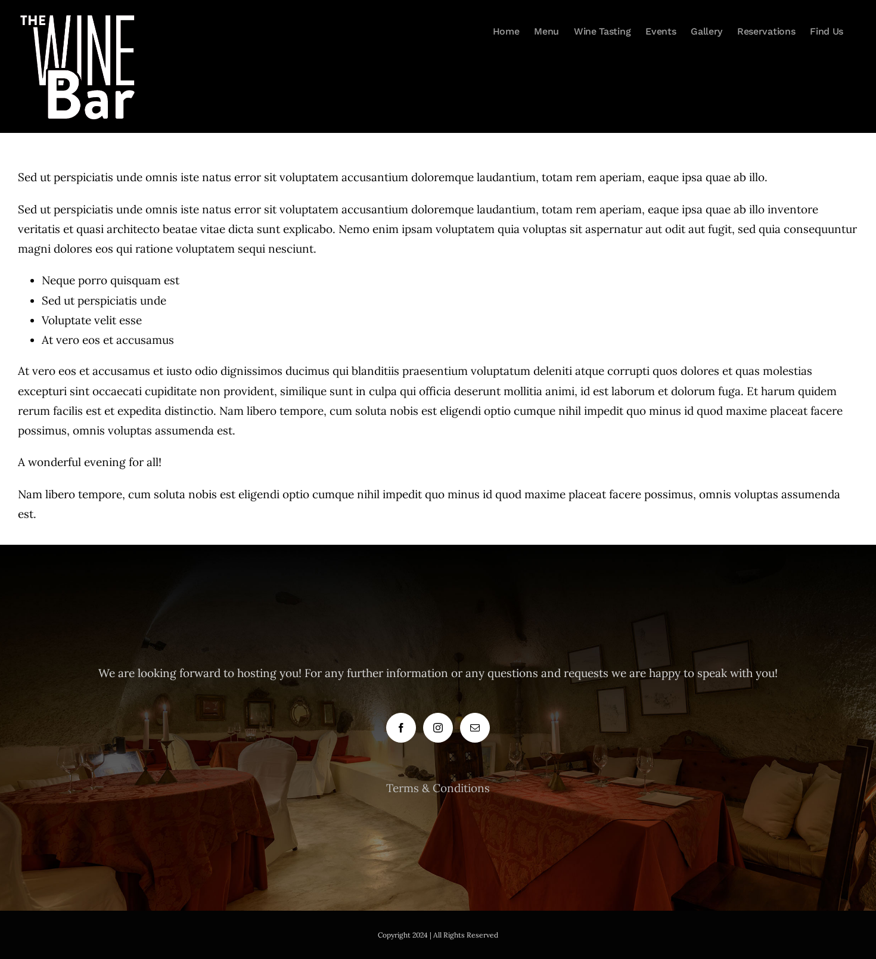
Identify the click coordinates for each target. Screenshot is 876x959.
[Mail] (475, 728)
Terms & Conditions (438, 788)
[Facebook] (401, 728)
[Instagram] (438, 728)
